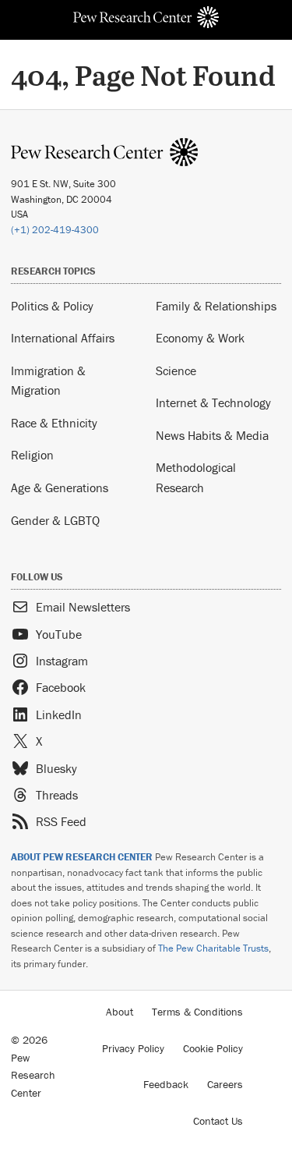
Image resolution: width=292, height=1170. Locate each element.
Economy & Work (200, 338)
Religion (32, 455)
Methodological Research (196, 477)
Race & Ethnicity (54, 423)
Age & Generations (59, 487)
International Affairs (62, 338)
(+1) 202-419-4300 (55, 229)
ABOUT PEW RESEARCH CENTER (82, 856)
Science (176, 370)
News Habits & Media (212, 435)
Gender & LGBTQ (55, 520)
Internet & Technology (213, 402)
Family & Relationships (216, 306)
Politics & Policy (52, 306)
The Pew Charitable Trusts (213, 948)
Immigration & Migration (48, 381)
